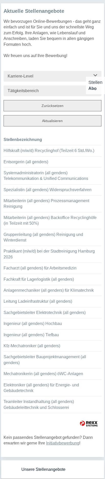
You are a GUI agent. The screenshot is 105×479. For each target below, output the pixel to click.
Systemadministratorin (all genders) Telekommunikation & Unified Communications (46, 176)
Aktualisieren (52, 121)
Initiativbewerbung (62, 443)
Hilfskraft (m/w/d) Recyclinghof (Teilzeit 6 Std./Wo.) (49, 150)
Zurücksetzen (52, 106)
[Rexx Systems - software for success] (89, 423)
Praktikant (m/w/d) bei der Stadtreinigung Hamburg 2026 (49, 254)
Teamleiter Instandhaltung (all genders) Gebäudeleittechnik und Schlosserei (39, 404)
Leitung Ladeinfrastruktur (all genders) (38, 301)
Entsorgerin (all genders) (26, 162)
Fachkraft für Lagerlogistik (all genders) (39, 279)
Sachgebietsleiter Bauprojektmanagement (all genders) (45, 360)
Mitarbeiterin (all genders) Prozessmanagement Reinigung (46, 204)
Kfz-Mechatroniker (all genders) (32, 346)
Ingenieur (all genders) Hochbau (33, 323)
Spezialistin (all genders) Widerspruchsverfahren (47, 190)
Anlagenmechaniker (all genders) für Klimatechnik (49, 290)
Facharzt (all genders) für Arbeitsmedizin (40, 268)
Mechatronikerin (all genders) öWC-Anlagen (43, 374)
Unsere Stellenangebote (43, 469)
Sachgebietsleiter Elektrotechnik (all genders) (45, 312)
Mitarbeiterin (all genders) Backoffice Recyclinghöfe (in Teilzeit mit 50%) (50, 220)
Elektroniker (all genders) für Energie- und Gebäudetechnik (41, 388)
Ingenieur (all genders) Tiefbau (31, 335)
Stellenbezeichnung (23, 139)
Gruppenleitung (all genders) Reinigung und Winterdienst (43, 237)
